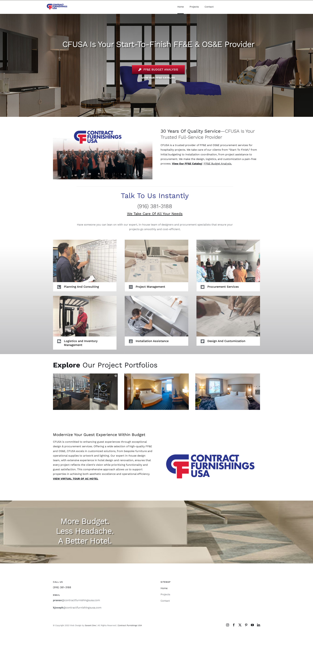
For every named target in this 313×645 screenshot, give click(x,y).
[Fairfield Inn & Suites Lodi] (156, 391)
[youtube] (252, 624)
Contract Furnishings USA (130, 625)
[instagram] (227, 624)
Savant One (90, 625)
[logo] (56, 4)
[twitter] (239, 624)
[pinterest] (246, 624)
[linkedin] (258, 624)
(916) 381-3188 (154, 206)
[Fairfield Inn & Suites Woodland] (227, 391)
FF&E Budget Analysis (217, 163)
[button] (84, 286)
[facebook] (233, 624)
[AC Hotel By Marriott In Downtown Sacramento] (85, 391)
